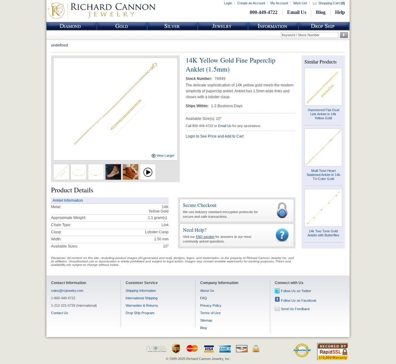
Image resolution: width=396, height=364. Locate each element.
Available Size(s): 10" (204, 118)
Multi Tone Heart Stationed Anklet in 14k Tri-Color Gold (323, 175)
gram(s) (157, 218)
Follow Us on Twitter (296, 291)
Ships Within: (197, 106)
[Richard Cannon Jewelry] (101, 18)
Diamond (72, 26)
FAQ (203, 298)
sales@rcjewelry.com (67, 290)
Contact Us (59, 313)
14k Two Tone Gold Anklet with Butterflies (323, 233)
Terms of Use (210, 313)
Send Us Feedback (295, 309)
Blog (320, 12)
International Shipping (141, 298)
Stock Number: (199, 79)
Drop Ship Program (140, 313)
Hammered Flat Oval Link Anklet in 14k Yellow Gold (323, 114)
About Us (207, 290)
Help (340, 12)
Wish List (300, 3)
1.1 (150, 218)
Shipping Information (141, 290)
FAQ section (205, 237)
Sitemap (206, 320)
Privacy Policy (211, 305)
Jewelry (223, 26)
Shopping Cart (331, 3)
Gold (122, 26)
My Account (279, 3)
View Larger (165, 155)
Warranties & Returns (142, 305)
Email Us (296, 12)
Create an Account (251, 3)
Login (228, 3)
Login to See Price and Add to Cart (214, 136)
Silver (173, 26)
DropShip (324, 26)
